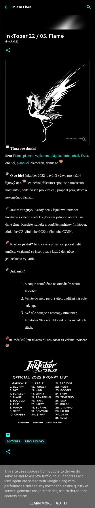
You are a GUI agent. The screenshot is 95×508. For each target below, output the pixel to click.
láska (84, 156)
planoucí (23, 163)
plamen (28, 156)
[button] (8, 50)
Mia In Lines (22, 7)
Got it (61, 503)
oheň (75, 156)
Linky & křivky (34, 441)
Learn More (40, 503)
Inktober (13, 441)
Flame (17, 156)
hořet (66, 156)
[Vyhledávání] (88, 7)
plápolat (56, 156)
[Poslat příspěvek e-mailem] (8, 436)
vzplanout (42, 156)
